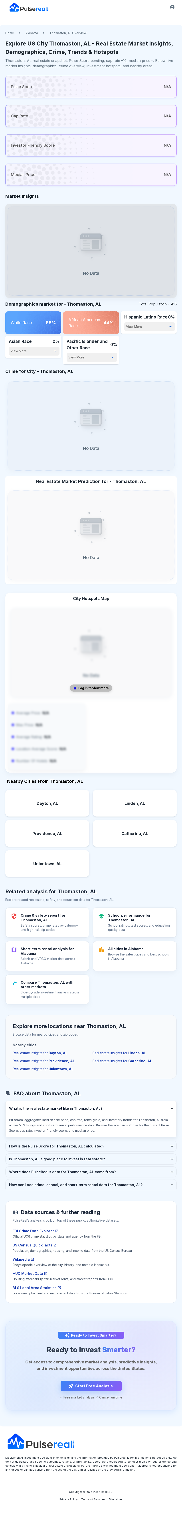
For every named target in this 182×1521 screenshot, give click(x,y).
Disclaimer (116, 1499)
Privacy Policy (68, 1499)
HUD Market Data (28, 1273)
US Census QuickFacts (32, 1245)
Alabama (32, 33)
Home (9, 33)
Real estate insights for (40, 1053)
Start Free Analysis (94, 1385)
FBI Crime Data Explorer (33, 1231)
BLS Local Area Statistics (35, 1288)
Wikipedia (21, 1259)
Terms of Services (93, 1499)
